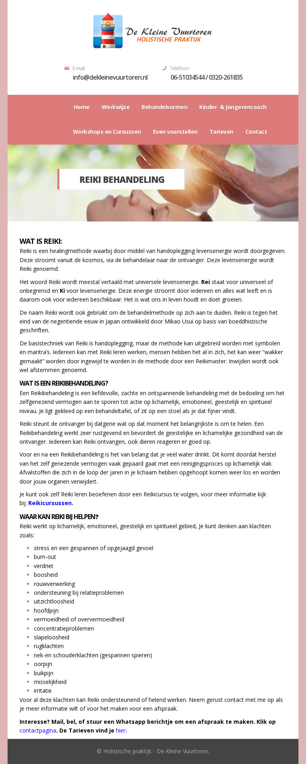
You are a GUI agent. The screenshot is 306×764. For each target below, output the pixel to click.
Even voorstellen (175, 131)
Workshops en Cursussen (107, 131)
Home (82, 107)
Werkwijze (116, 107)
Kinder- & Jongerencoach (233, 107)
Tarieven (221, 131)
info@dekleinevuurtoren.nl (110, 77)
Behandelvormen (164, 107)
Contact (256, 131)
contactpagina (38, 730)
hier (121, 730)
